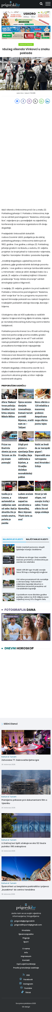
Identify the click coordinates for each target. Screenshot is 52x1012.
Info (26, 952)
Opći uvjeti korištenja (26, 964)
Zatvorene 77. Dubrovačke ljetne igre (20, 760)
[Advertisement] (26, 130)
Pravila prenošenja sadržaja (26, 968)
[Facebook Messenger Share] (17, 101)
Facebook (28, 979)
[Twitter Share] (35, 101)
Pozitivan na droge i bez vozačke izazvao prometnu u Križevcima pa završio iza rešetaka (32, 559)
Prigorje (26, 938)
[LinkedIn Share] (47, 101)
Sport (26, 942)
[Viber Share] (29, 101)
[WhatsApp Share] (41, 101)
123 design (26, 1007)
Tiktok (28, 992)
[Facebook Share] (23, 101)
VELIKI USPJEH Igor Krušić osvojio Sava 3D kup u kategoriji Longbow (31, 571)
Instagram (28, 984)
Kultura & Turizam (26, 44)
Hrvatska (26, 930)
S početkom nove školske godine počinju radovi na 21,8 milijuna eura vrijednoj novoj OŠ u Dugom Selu (32, 596)
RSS (28, 975)
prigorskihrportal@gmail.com (28, 925)
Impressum (26, 956)
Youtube (28, 988)
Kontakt (26, 960)
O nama (26, 948)
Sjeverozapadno (26, 934)
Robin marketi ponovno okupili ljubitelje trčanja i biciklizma (30, 548)
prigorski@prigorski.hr (24, 921)
